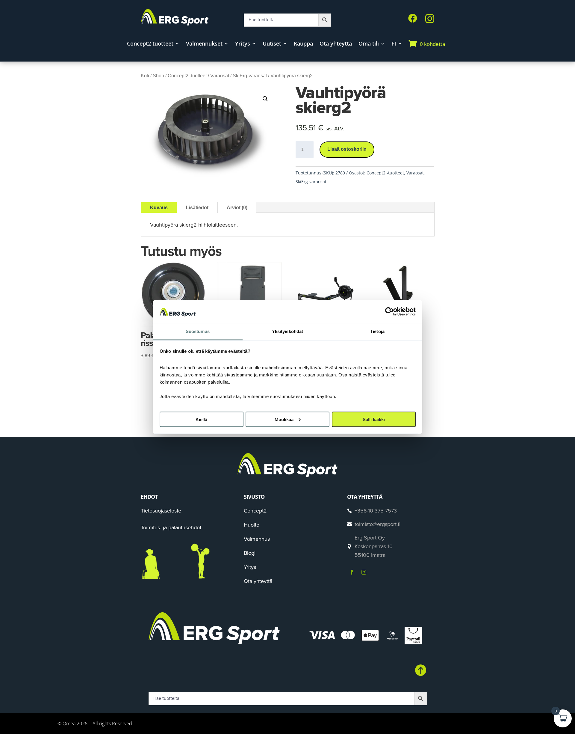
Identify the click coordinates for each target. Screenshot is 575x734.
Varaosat (219, 75)
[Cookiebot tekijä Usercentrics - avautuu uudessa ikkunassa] (389, 311)
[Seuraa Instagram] (364, 572)
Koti (145, 75)
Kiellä (201, 419)
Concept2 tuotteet (150, 44)
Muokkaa (284, 419)
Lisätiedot (197, 207)
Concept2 (255, 510)
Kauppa (303, 44)
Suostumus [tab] (198, 331)
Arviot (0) (237, 207)
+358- (376, 510)
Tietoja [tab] (377, 331)
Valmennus (257, 538)
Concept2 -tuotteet (187, 75)
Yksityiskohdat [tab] (287, 331)
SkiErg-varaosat (250, 75)
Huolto (251, 524)
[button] (265, 99)
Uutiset (272, 44)
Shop (158, 75)
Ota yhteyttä (336, 44)
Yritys (242, 44)
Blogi (249, 553)
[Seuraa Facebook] (352, 572)
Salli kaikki (374, 419)
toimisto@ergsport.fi (377, 524)
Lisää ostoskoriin (347, 149)
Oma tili (368, 44)
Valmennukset (204, 44)
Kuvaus (159, 207)
